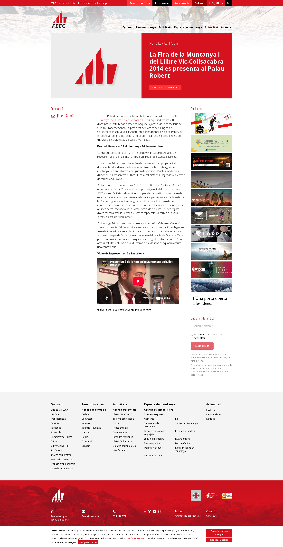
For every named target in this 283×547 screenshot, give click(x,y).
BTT (177, 418)
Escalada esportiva (185, 431)
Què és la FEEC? (59, 409)
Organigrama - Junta (61, 436)
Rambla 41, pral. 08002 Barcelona (60, 518)
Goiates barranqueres (124, 445)
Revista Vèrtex (213, 414)
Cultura (157, 87)
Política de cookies (136, 538)
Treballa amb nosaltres (63, 463)
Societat (173, 87)
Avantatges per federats (188, 515)
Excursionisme (182, 438)
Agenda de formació (94, 409)
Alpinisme (149, 418)
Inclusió (86, 423)
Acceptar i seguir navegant (219, 533)
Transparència (58, 418)
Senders (86, 445)
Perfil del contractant (62, 459)
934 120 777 (119, 516)
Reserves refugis (140, 3)
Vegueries (56, 427)
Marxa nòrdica (182, 443)
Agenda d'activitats (124, 409)
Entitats (55, 441)
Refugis (86, 436)
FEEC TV (210, 409)
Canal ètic (211, 515)
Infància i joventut (91, 427)
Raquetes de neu (153, 455)
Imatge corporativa (61, 454)
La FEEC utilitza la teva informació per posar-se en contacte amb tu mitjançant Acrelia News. (210, 357)
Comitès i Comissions (62, 468)
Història (55, 414)
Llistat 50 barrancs (122, 441)
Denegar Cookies (219, 539)
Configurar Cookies (88, 542)
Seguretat (87, 418)
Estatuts (55, 423)
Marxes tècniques (153, 447)
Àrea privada (181, 3)
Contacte (211, 511)
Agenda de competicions (158, 409)
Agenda (226, 27)
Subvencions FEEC (60, 445)
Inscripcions (162, 3)
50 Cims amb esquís (123, 418)
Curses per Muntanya (186, 423)
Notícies (155, 43)
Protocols (56, 432)
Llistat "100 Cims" (122, 414)
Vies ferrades (120, 450)
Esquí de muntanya (154, 438)
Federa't (200, 3)
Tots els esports (153, 414)
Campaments (120, 432)
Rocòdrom (56, 450)
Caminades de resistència (151, 425)
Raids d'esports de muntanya (185, 449)
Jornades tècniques (123, 436)
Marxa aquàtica (152, 443)
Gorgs (116, 423)
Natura (85, 432)
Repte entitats (120, 427)
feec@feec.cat (90, 516)
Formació (87, 441)
